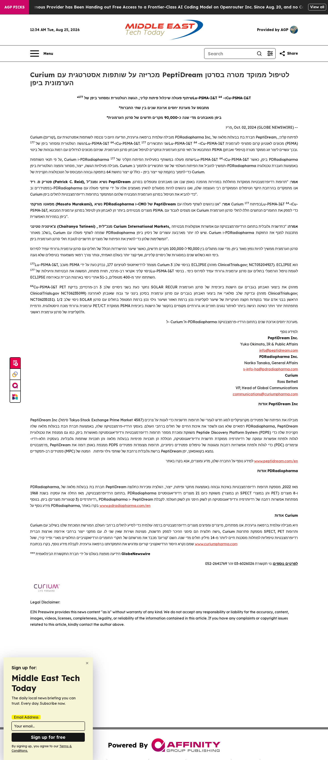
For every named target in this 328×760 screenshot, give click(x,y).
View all (317, 7)
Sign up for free (48, 737)
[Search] (259, 53)
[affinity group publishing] (15, 385)
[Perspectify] (15, 374)
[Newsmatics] (15, 396)
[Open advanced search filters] (270, 53)
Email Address (26, 717)
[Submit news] (15, 363)
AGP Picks (14, 7)
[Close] (87, 663)
